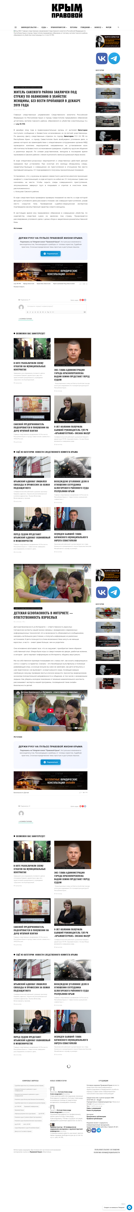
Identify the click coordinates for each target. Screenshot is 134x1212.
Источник (18, 228)
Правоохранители (58, 27)
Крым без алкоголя (43, 283)
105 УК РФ (20, 124)
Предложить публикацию (96, 1116)
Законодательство (29, 27)
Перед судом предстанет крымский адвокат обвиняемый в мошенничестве (32, 537)
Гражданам (85, 27)
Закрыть (123, 1204)
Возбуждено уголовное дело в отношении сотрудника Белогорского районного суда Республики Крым (71, 486)
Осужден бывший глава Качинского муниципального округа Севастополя (71, 537)
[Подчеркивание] (32, 312)
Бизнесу (98, 27)
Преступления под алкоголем (64, 283)
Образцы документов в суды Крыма (25, 1113)
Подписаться (52, 254)
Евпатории (82, 130)
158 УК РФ (41, 1113)
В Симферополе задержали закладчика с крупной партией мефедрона (66, 1129)
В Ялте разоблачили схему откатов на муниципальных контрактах (29, 366)
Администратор (56, 1127)
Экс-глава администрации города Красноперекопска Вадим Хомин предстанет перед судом (72, 374)
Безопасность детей (21, 792)
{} (50, 312)
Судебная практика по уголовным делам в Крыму (29, 1085)
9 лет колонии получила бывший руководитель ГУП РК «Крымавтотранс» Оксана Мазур (72, 430)
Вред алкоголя (28, 283)
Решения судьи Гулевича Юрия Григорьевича (28, 1117)
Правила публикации (94, 1118)
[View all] (108, 79)
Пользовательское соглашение (107, 1150)
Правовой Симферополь (31, 1106)
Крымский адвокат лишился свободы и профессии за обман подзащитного (32, 484)
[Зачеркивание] (35, 312)
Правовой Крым (19, 1110)
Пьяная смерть (19, 286)
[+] (53, 312)
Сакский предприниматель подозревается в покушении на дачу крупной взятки (31, 427)
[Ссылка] (48, 312)
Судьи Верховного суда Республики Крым (27, 1127)
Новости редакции (94, 1110)
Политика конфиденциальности (107, 1152)
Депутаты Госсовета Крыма (23, 1131)
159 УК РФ (17, 1124)
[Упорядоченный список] (38, 312)
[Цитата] (43, 312)
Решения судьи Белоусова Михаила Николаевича (29, 1099)
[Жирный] (27, 312)
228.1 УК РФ (26, 1124)
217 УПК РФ (18, 1106)
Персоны (73, 27)
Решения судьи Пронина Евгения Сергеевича (28, 1120)
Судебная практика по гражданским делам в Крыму (30, 1103)
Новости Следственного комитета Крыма (28, 87)
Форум (108, 27)
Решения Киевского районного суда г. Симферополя (26, 1090)
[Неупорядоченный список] (40, 312)
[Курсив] (30, 312)
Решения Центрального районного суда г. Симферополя (27, 1095)
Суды (43, 27)
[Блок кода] (45, 312)
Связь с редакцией (94, 1108)
